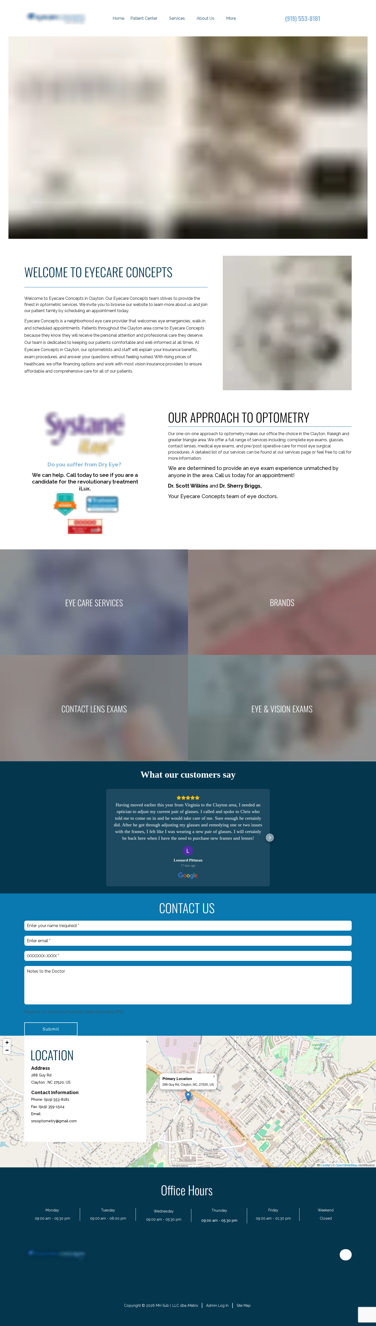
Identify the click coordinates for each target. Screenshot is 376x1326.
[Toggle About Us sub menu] (218, 18)
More (231, 18)
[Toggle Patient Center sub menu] (161, 18)
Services (177, 18)
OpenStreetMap (347, 1165)
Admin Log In (217, 1305)
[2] (194, 234)
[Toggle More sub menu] (240, 18)
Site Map (244, 1305)
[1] (182, 234)
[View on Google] (188, 851)
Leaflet (325, 1165)
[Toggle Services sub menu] (189, 18)
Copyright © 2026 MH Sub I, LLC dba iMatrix (161, 1305)
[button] (106, 838)
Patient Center (143, 18)
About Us (205, 18)
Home (118, 18)
